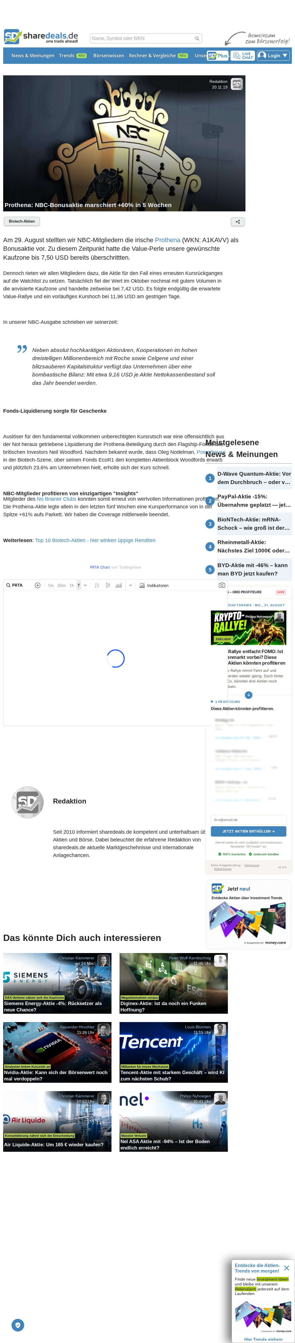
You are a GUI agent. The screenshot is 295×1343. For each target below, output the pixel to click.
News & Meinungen (33, 55)
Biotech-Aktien (22, 221)
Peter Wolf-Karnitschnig (190, 958)
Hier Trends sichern (263, 1339)
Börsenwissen (108, 55)
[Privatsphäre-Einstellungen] (18, 1325)
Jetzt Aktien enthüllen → (248, 831)
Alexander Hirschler (77, 1027)
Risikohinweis (223, 869)
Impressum (252, 865)
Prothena (167, 240)
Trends (66, 55)
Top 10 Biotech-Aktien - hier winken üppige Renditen (95, 540)
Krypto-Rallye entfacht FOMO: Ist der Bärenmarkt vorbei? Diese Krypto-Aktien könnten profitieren (248, 657)
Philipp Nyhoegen (195, 1096)
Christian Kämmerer (76, 958)
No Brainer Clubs (56, 499)
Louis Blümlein (198, 1027)
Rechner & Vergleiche (152, 55)
